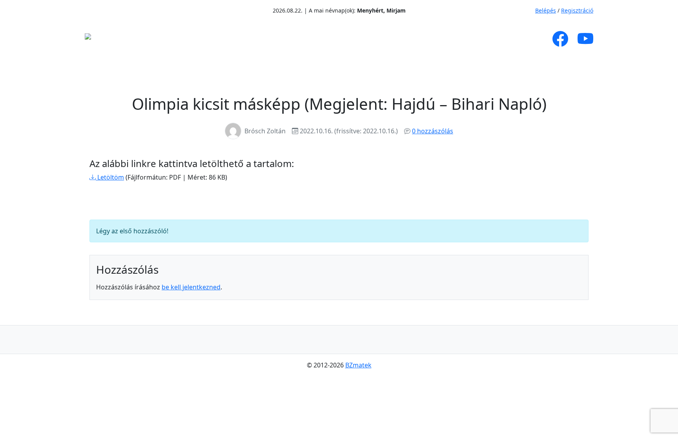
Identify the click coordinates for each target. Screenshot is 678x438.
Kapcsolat (494, 38)
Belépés (545, 10)
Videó (357, 38)
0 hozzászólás (432, 131)
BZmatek (358, 365)
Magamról (185, 38)
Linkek (446, 38)
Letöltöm (110, 177)
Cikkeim (238, 38)
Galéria (396, 38)
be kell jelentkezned (191, 287)
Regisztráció (577, 10)
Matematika (296, 38)
